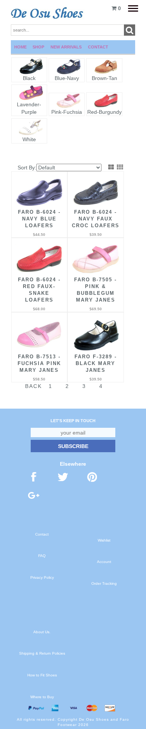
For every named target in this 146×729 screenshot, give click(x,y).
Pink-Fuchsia (66, 112)
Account (104, 562)
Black (29, 78)
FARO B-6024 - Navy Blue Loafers (39, 219)
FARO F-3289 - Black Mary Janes (95, 363)
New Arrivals (66, 47)
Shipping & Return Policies (42, 653)
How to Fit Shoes (42, 675)
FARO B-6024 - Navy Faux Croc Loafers (95, 219)
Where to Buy (42, 697)
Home (20, 47)
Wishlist (104, 540)
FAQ (42, 556)
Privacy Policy (42, 577)
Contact (98, 47)
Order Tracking (104, 583)
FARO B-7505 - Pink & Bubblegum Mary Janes (95, 290)
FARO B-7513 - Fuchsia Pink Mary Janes (39, 363)
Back (33, 386)
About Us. (42, 632)
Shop (38, 47)
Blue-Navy (67, 78)
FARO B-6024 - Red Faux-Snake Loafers (39, 290)
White (29, 139)
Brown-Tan (104, 78)
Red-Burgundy (104, 112)
